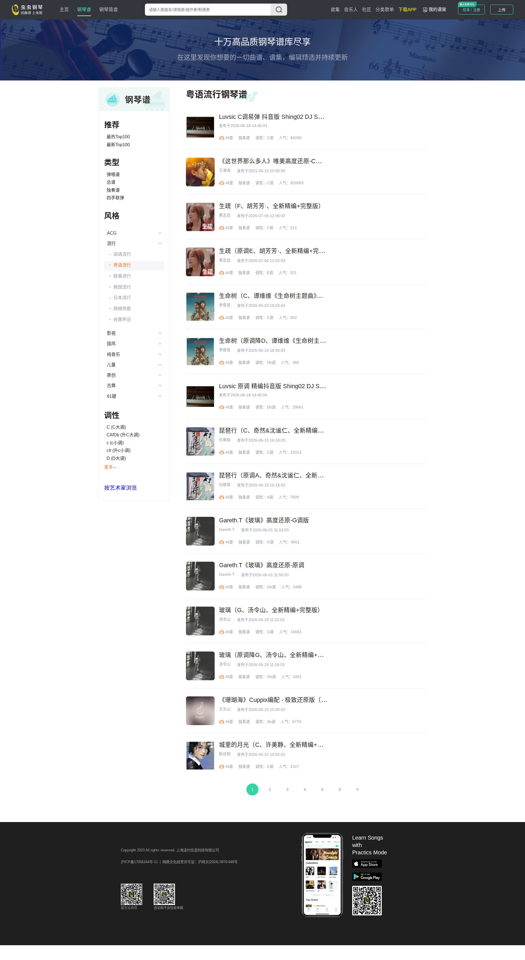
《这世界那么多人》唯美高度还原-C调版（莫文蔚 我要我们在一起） (310, 161)
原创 (111, 375)
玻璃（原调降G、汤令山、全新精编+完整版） (280, 655)
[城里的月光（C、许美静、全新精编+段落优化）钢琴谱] (200, 755)
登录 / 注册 (471, 10)
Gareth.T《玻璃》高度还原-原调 (261, 565)
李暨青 (225, 305)
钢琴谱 (84, 9)
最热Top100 (118, 136)
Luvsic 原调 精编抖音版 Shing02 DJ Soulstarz (279, 386)
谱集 (335, 9)
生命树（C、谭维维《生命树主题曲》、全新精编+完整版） (296, 296)
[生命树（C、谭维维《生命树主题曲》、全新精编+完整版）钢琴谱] (200, 306)
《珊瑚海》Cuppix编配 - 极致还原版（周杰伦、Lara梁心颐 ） (301, 700)
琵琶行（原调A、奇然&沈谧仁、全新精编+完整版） (288, 475)
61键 (111, 396)
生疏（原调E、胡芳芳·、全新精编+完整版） (278, 251)
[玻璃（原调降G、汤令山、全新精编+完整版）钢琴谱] (200, 665)
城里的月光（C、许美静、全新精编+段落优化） (283, 745)
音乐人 (351, 9)
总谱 (111, 182)
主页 (64, 9)
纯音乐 (113, 354)
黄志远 (225, 215)
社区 (366, 9)
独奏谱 (113, 190)
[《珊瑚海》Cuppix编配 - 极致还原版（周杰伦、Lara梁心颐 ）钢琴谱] (200, 710)
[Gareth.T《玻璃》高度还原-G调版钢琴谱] (200, 531)
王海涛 (225, 170)
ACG (111, 233)
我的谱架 (437, 9)
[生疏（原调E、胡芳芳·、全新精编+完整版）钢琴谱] (200, 261)
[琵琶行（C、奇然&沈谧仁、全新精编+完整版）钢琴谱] (200, 441)
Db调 (271, 363)
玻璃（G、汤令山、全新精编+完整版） (271, 610)
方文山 (225, 709)
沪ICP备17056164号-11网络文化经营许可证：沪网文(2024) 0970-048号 (179, 862)
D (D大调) (116, 458)
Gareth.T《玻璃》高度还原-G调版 (264, 520)
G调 (270, 542)
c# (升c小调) (118, 450)
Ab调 (271, 722)
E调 (270, 273)
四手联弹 (115, 197)
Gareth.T (227, 530)
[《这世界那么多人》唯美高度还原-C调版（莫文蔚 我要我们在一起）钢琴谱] (200, 172)
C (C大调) (116, 427)
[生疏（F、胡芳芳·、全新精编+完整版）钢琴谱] (200, 217)
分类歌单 (384, 9)
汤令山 (225, 619)
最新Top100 (118, 144)
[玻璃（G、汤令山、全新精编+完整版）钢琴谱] (200, 621)
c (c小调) (115, 442)
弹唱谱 (113, 174)
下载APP (407, 9)
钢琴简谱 (108, 9)
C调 (270, 138)
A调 (270, 497)
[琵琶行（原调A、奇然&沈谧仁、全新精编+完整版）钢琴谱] (200, 486)
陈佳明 (225, 754)
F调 (270, 228)
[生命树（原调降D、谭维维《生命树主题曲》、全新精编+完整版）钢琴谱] (200, 351)
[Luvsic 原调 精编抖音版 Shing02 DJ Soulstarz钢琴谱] (200, 396)
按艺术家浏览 (120, 488)
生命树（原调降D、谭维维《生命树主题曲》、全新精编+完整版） (305, 341)
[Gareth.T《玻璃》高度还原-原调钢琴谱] (200, 576)
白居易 (225, 440)
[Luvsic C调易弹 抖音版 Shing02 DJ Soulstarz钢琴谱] (200, 127)
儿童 (111, 364)
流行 (111, 243)
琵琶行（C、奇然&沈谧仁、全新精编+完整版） (282, 430)
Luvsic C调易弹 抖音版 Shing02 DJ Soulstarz (279, 117)
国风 (111, 343)
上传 (502, 10)
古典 (111, 385)
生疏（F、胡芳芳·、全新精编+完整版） (271, 206)
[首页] (28, 9)
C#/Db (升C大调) (123, 435)
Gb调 (271, 587)
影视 (111, 333)
